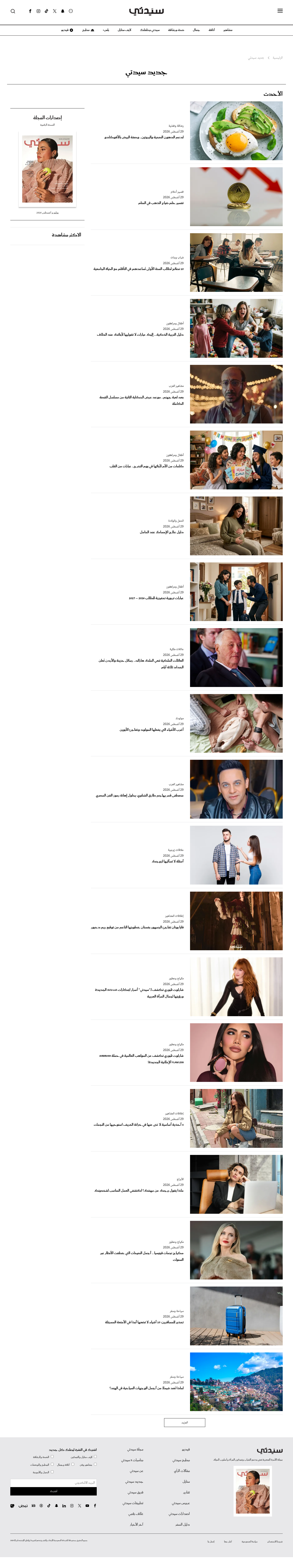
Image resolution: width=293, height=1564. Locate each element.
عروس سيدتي (181, 1503)
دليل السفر (182, 1525)
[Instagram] (38, 11)
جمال (196, 30)
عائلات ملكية (177, 649)
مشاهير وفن (86, 1465)
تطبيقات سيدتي (132, 1503)
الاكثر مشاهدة (66, 235)
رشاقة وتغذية (176, 126)
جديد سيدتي (256, 58)
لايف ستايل (124, 30)
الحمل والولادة (176, 521)
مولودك (180, 718)
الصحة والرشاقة (41, 1457)
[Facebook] (30, 11)
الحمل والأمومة (41, 1472)
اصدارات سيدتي (179, 1514)
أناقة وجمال (63, 1465)
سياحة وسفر (177, 1311)
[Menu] (280, 11)
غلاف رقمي (135, 1514)
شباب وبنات (177, 257)
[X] (55, 11)
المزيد (184, 1422)
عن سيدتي (136, 1471)
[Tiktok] (46, 11)
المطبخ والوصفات (39, 1465)
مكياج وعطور (176, 978)
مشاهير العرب (176, 386)
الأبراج (180, 1179)
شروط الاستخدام (275, 1542)
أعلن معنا (228, 1542)
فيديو (64, 30)
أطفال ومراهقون (175, 323)
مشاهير (228, 30)
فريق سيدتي (135, 1492)
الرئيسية (278, 58)
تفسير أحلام (177, 192)
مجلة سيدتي (135, 1449)
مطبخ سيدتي (181, 1460)
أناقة (212, 30)
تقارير (186, 1492)
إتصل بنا (211, 1542)
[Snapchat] (63, 11)
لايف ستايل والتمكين (81, 1457)
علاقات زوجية (176, 850)
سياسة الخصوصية (250, 1542)
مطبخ (86, 30)
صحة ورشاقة (176, 30)
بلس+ (106, 30)
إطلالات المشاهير (174, 916)
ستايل (186, 1482)
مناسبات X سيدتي (132, 1460)
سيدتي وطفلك (150, 30)
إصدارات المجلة (47, 118)
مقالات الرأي (182, 1471)
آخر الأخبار (136, 1525)
